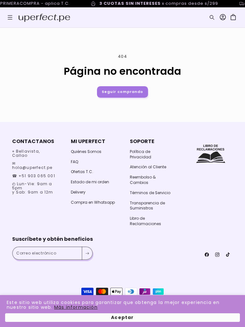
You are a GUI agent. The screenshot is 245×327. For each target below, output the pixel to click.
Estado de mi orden (90, 182)
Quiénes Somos (86, 151)
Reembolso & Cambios (143, 179)
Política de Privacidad (140, 154)
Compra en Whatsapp (93, 202)
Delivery (78, 192)
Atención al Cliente (148, 167)
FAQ (74, 161)
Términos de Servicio (150, 192)
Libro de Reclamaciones (145, 221)
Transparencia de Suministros (147, 205)
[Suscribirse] (87, 253)
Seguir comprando (122, 91)
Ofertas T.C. (82, 171)
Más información (76, 307)
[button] (10, 17)
